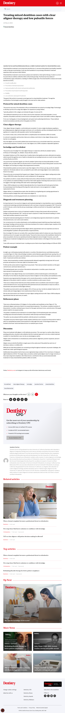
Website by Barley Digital (42, 708)
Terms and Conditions (22, 708)
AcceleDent (7, 384)
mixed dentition (50, 384)
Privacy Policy (32, 708)
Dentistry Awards (28, 696)
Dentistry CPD (27, 690)
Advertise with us (8, 693)
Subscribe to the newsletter (51, 690)
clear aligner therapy (18, 384)
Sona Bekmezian (8, 388)
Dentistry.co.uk (11, 370)
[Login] (57, 3)
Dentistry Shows (28, 693)
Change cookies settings (9, 690)
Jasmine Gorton (38, 384)
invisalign (29, 384)
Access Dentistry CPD (15, 438)
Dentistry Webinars (29, 700)
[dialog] (2, 710)
